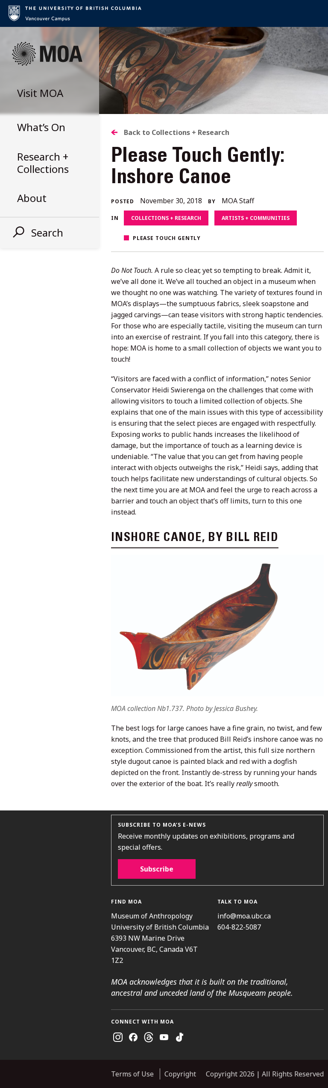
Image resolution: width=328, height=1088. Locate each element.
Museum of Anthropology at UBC (47, 54)
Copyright (180, 1074)
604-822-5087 (239, 927)
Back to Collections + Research (176, 132)
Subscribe (156, 869)
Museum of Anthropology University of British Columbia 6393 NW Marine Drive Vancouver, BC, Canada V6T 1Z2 (160, 938)
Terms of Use (132, 1074)
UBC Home (164, 13)
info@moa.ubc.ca (244, 916)
